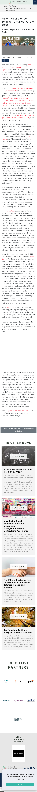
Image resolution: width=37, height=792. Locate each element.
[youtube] (28, 768)
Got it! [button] (20, 784)
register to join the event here (17, 411)
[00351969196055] (34, 768)
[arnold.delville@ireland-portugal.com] (31, 768)
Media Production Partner (18, 739)
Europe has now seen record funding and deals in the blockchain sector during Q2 (18, 103)
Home (5, 6)
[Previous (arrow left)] (1, 791)
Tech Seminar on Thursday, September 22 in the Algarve (17, 67)
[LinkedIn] (24, 768)
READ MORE (18, 456)
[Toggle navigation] (35, 2)
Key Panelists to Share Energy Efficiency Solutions (18, 631)
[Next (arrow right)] (3, 791)
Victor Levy (10, 307)
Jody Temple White (8, 211)
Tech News (12, 6)
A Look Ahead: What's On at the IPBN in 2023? (18, 470)
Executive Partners (18, 665)
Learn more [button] (20, 779)
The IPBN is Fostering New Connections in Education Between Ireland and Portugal (17, 584)
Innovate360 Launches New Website (18, 430)
